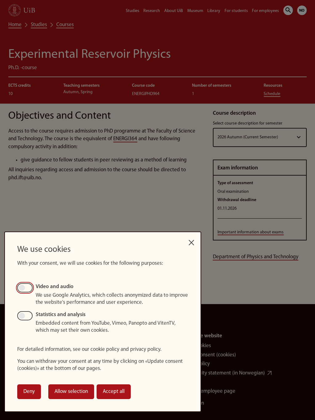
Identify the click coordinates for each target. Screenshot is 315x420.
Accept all (114, 391)
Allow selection (71, 391)
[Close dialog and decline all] (191, 240)
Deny (29, 391)
